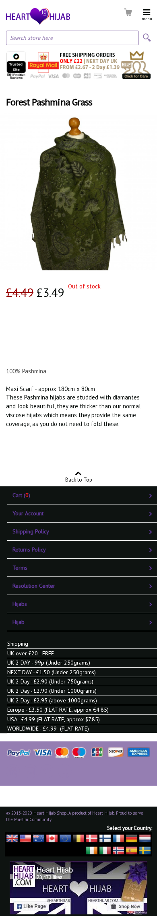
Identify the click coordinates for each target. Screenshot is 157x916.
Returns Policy (29, 549)
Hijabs (19, 603)
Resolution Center (33, 585)
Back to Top (78, 479)
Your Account (27, 513)
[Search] (147, 38)
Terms (19, 567)
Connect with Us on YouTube (13, 771)
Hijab (18, 622)
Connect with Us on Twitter (47, 771)
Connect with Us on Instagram (30, 771)
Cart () (21, 495)
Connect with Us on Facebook (65, 771)
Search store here (31, 37)
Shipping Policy (30, 531)
